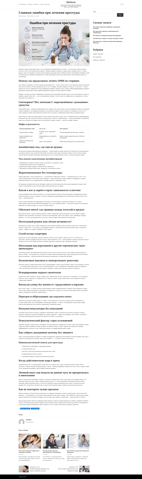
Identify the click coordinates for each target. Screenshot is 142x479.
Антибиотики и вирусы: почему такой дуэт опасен (108, 38)
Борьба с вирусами (45, 4)
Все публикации (22, 4)
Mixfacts (71, 2)
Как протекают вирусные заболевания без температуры (52, 451)
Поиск (94, 11)
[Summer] (22, 422)
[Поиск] (122, 4)
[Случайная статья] (120, 4)
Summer (24, 16)
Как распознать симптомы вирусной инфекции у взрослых (107, 42)
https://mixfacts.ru (30, 422)
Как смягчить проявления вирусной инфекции (107, 35)
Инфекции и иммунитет (33, 4)
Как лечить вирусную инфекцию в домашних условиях (29, 451)
